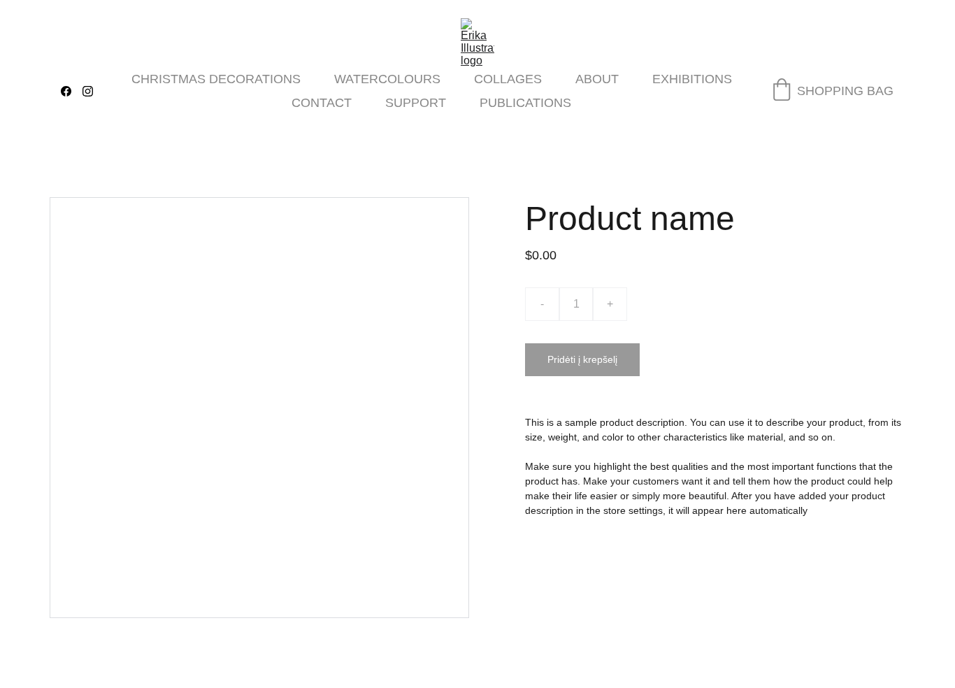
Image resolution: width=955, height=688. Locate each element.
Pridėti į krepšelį (582, 359)
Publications (525, 102)
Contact (322, 102)
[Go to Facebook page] (71, 91)
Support (415, 102)
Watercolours (387, 79)
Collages (508, 79)
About (597, 79)
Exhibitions (692, 79)
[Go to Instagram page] (87, 91)
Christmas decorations (216, 79)
